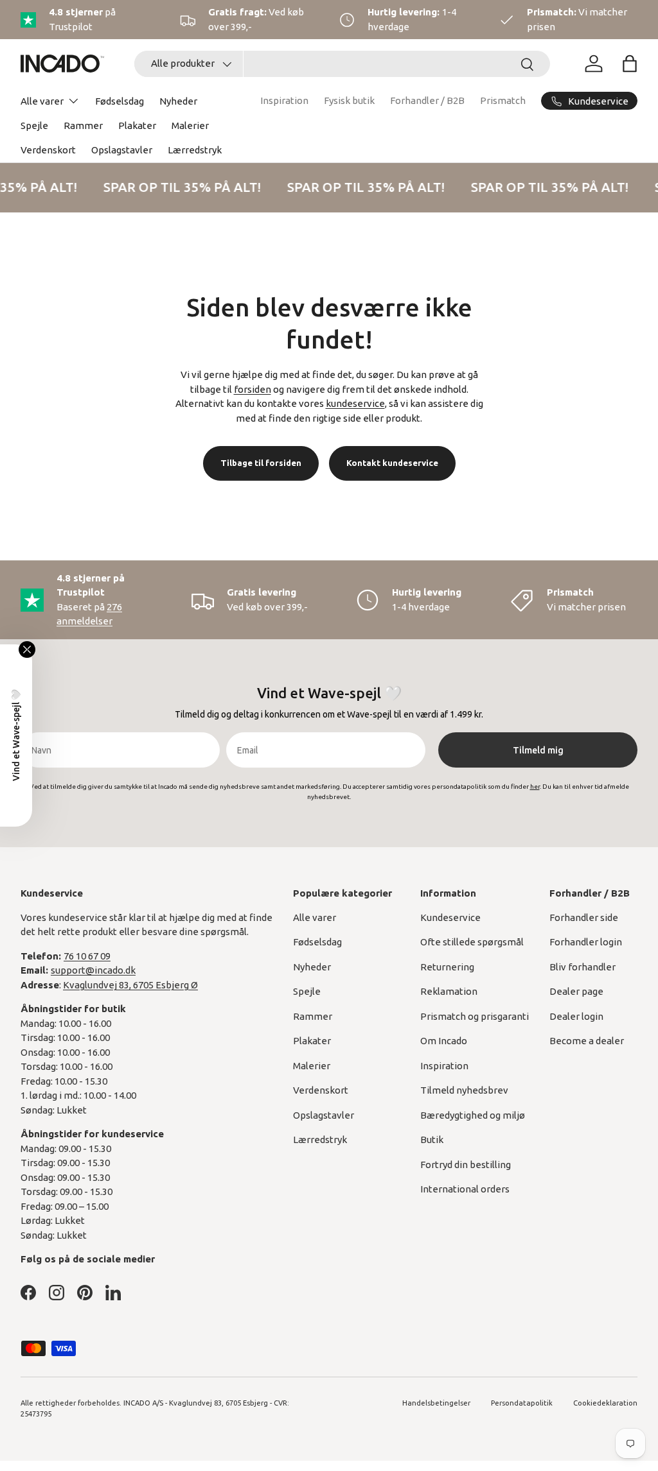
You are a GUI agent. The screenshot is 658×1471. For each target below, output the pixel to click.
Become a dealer (586, 1040)
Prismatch (503, 100)
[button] (630, 63)
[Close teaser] (27, 649)
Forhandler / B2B (427, 100)
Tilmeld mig (538, 750)
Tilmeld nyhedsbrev (464, 1090)
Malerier (190, 125)
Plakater (137, 125)
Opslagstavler (121, 149)
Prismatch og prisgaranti (474, 1016)
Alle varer (314, 917)
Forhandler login (585, 941)
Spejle (34, 125)
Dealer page (576, 991)
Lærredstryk (195, 149)
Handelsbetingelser (436, 1403)
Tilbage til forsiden (260, 462)
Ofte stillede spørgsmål (472, 941)
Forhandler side (583, 917)
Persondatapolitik (522, 1403)
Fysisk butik (349, 100)
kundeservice (355, 403)
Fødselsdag (119, 101)
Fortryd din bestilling (465, 1164)
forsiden (252, 389)
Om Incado (443, 1040)
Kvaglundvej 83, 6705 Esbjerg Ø (130, 984)
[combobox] (342, 64)
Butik (431, 1139)
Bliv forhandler (582, 966)
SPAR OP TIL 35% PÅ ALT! (180, 187)
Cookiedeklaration (605, 1403)
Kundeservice (450, 917)
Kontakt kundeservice (392, 462)
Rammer (83, 125)
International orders (465, 1188)
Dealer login (576, 1016)
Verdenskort (48, 149)
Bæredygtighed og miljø (472, 1115)
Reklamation (448, 991)
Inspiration (284, 100)
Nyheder (178, 101)
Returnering (447, 966)
